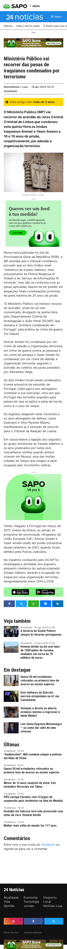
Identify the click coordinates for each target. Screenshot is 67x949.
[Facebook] (33, 921)
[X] (53, 921)
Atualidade (10, 91)
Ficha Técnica (11, 932)
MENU (36, 6)
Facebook (48, 844)
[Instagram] (13, 921)
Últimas (11, 745)
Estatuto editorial (33, 932)
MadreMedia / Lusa (16, 86)
